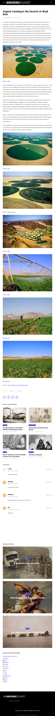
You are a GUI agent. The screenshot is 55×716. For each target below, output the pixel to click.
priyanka (10, 481)
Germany (6, 668)
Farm (5, 391)
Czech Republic (32, 425)
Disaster (5, 425)
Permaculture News (22, 385)
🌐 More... (5, 681)
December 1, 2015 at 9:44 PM (13, 509)
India (5, 670)
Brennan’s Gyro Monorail (27, 563)
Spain (5, 680)
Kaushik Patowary (7, 17)
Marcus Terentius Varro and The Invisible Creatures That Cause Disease (14, 455)
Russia (6, 678)
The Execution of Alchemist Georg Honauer (38, 428)
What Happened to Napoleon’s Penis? (27, 598)
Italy (5, 672)
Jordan (11, 391)
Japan (5, 674)
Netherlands (7, 676)
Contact (25, 710)
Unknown (10, 494)
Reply (48, 469)
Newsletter (31, 710)
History (5, 452)
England (27, 559)
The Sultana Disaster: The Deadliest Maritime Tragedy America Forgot (13, 428)
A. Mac (10, 469)
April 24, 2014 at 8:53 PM (12, 483)
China (5, 660)
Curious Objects (27, 594)
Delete (51, 469)
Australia (6, 662)
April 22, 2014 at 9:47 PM (12, 470)
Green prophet (11, 385)
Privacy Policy (18, 710)
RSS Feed (37, 710)
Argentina (31, 452)
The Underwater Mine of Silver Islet (27, 632)
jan (9, 507)
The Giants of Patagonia (35, 454)
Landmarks (19, 391)
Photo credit (6, 81)
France (6, 666)
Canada (27, 628)
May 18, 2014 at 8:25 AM (12, 496)
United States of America (10, 656)
